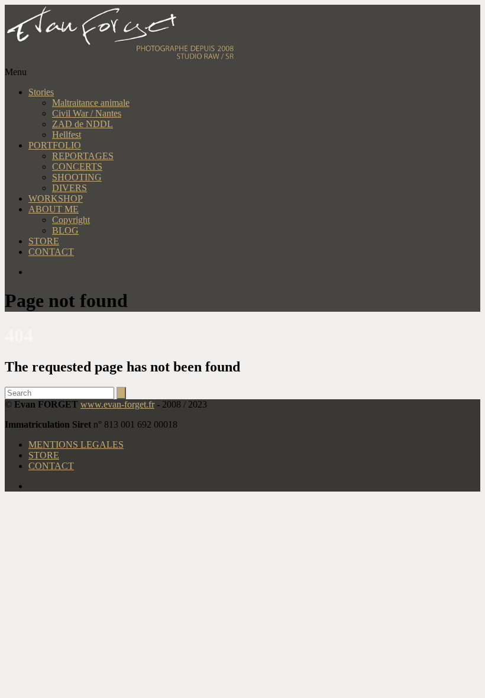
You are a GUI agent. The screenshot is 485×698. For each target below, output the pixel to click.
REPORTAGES (83, 156)
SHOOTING (77, 177)
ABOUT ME (53, 209)
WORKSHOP (55, 198)
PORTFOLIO (54, 145)
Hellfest (66, 135)
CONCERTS (77, 166)
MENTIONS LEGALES (76, 445)
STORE (43, 241)
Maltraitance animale (91, 103)
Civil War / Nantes (86, 113)
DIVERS (69, 188)
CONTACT (51, 252)
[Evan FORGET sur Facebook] (254, 272)
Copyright (71, 220)
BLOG (65, 230)
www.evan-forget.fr (117, 404)
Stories (41, 92)
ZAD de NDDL (82, 124)
